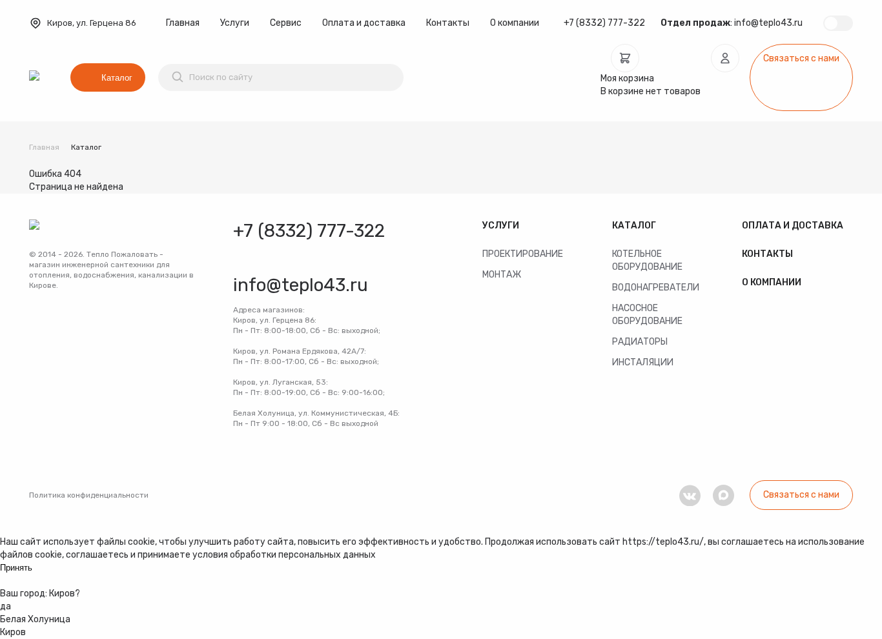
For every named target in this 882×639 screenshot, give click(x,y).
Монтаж (501, 274)
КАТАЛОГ (634, 225)
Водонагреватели (655, 287)
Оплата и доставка (363, 22)
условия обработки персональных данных (284, 554)
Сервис (286, 22)
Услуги (234, 22)
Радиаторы (640, 341)
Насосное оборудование (647, 315)
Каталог (116, 78)
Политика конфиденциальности (89, 495)
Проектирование (522, 254)
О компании (514, 22)
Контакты (447, 22)
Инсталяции (642, 362)
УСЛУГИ (500, 225)
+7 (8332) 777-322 (604, 22)
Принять (16, 568)
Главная (183, 22)
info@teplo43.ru (768, 22)
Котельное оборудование (647, 260)
